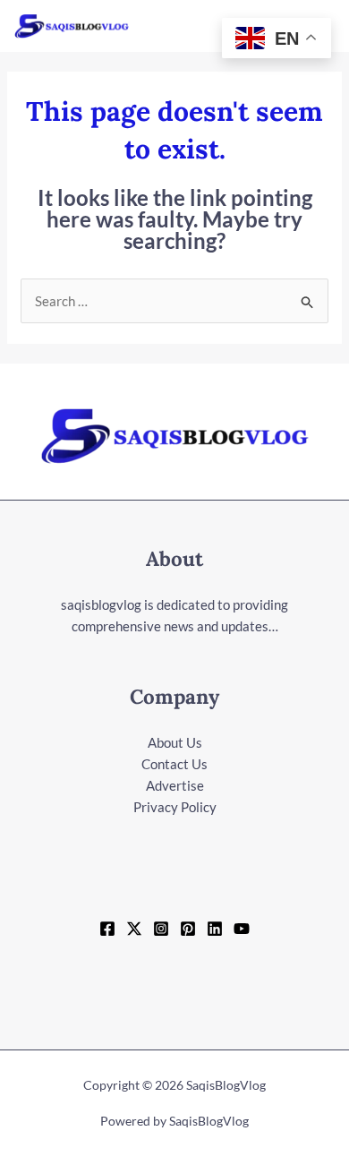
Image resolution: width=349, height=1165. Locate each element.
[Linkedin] (215, 929)
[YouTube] (242, 929)
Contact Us (174, 764)
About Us (175, 742)
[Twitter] (134, 929)
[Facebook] (107, 929)
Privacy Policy (175, 807)
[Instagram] (161, 929)
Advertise (175, 785)
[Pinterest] (188, 929)
